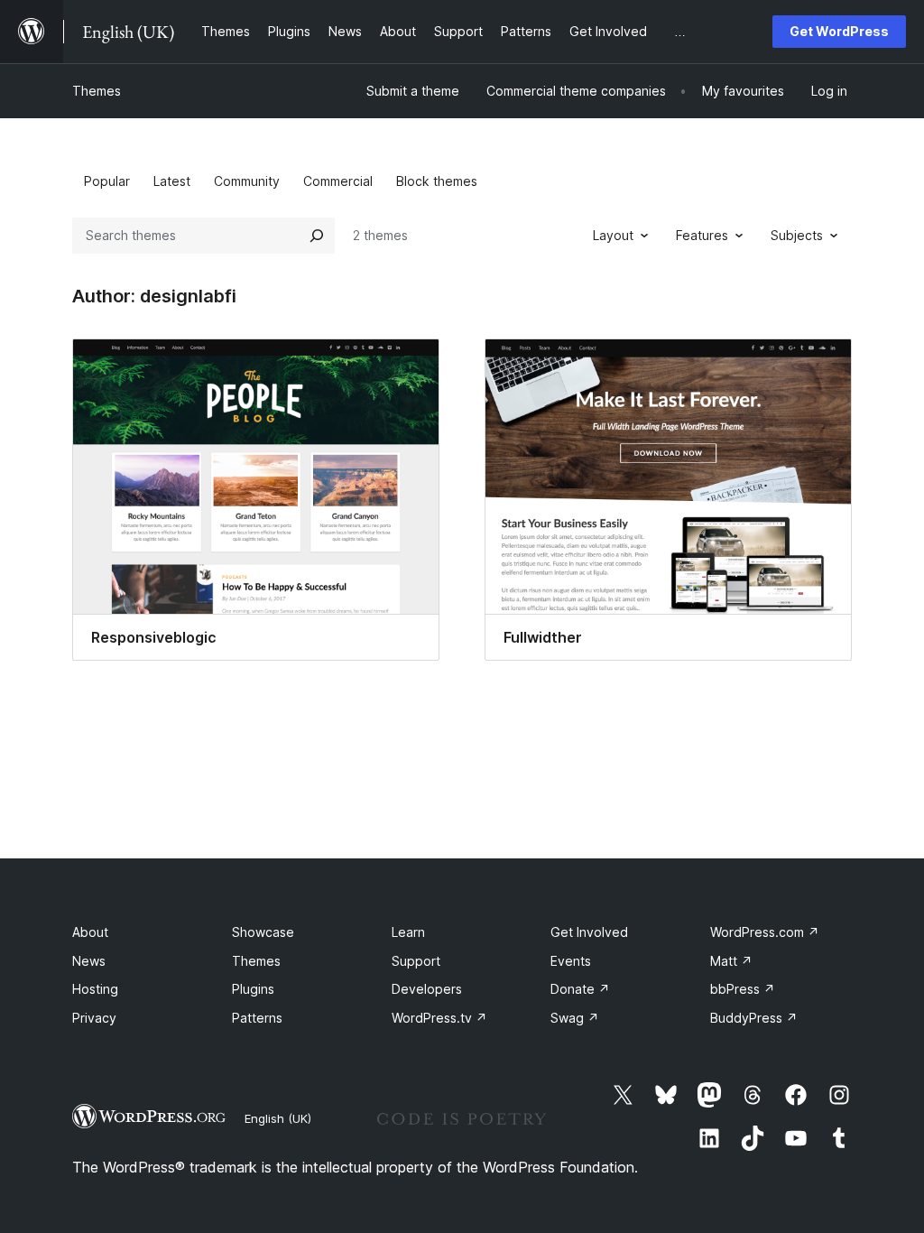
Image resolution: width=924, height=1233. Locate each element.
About (90, 932)
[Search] (317, 236)
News (89, 961)
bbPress (742, 989)
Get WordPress (839, 31)
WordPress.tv (439, 1017)
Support (416, 961)
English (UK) (278, 1118)
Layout (613, 235)
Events (570, 961)
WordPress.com (764, 932)
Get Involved (589, 932)
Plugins (253, 989)
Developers (427, 989)
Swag (574, 1017)
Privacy (94, 1017)
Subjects (797, 235)
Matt (731, 961)
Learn (408, 932)
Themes (96, 90)
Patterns (257, 1017)
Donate (580, 989)
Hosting (95, 989)
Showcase (263, 932)
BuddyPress (754, 1017)
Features (702, 235)
